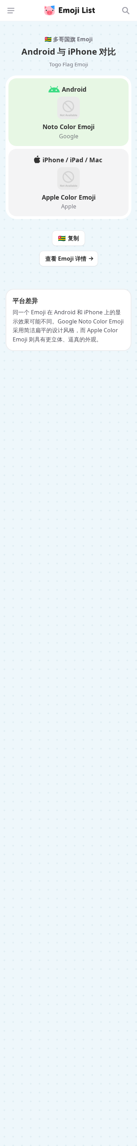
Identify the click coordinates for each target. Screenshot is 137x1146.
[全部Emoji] (126, 11)
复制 (68, 238)
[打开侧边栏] (11, 10)
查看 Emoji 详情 (65, 258)
